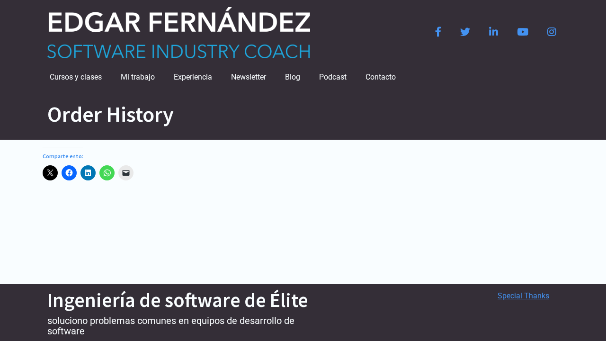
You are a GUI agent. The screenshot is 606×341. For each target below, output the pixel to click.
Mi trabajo (138, 76)
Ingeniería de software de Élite (177, 300)
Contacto (380, 76)
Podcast (333, 76)
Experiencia (193, 76)
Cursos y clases (76, 76)
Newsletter (248, 76)
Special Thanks (523, 295)
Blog (292, 76)
